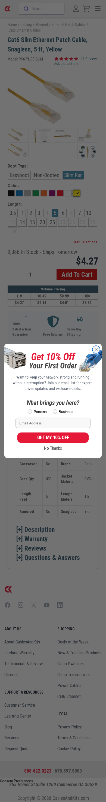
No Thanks (53, 448)
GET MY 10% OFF (53, 437)
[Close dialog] (96, 349)
